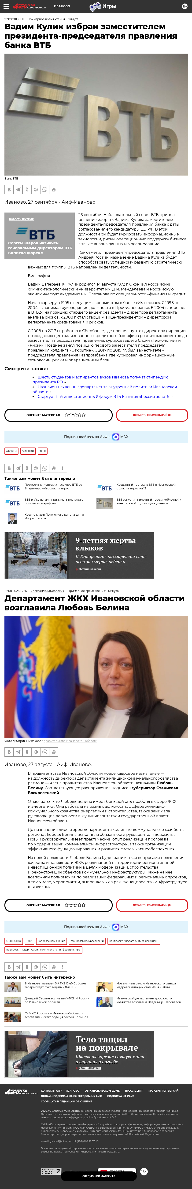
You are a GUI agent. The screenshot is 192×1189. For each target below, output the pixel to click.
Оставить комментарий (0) (152, 415)
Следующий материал (98, 1176)
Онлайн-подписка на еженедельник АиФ (71, 1096)
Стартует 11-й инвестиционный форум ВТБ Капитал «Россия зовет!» (104, 396)
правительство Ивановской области (70, 741)
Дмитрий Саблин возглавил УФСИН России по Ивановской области (57, 1000)
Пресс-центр (134, 1090)
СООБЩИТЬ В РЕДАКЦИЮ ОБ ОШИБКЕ (66, 1101)
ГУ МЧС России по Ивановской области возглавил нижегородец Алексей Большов (56, 1015)
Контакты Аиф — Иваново (60, 1090)
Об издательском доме (102, 1090)
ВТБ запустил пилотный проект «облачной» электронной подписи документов (149, 501)
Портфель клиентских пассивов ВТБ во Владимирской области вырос (53, 486)
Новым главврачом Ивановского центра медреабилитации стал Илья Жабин (146, 985)
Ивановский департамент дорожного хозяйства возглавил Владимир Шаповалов (149, 1000)
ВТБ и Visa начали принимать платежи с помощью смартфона (54, 501)
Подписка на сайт (120, 1096)
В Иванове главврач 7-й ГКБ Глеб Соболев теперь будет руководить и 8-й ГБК (55, 985)
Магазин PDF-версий (163, 1090)
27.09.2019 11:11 (14, 19)
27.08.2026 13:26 (15, 591)
